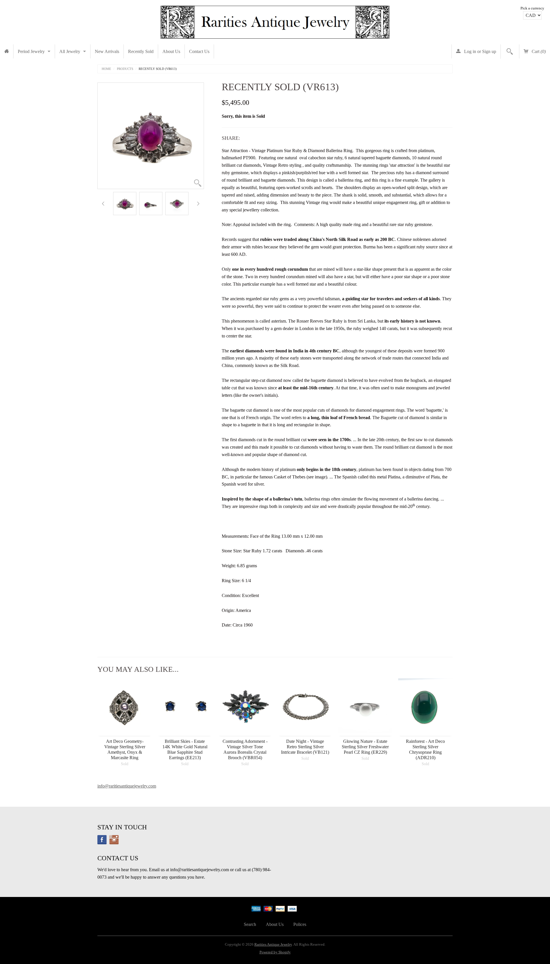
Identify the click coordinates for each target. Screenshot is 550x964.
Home (106, 68)
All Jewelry (69, 51)
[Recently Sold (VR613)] (124, 203)
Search (250, 924)
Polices (299, 924)
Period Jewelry (31, 51)
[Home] (6, 51)
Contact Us (199, 51)
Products (125, 68)
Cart (538, 51)
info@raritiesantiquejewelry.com (126, 786)
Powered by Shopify (275, 952)
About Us (171, 51)
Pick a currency (532, 8)
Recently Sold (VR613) (158, 68)
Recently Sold (141, 51)
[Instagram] (114, 839)
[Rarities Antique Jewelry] (275, 20)
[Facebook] (102, 839)
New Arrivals (107, 51)
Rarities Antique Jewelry (273, 945)
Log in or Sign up (479, 51)
